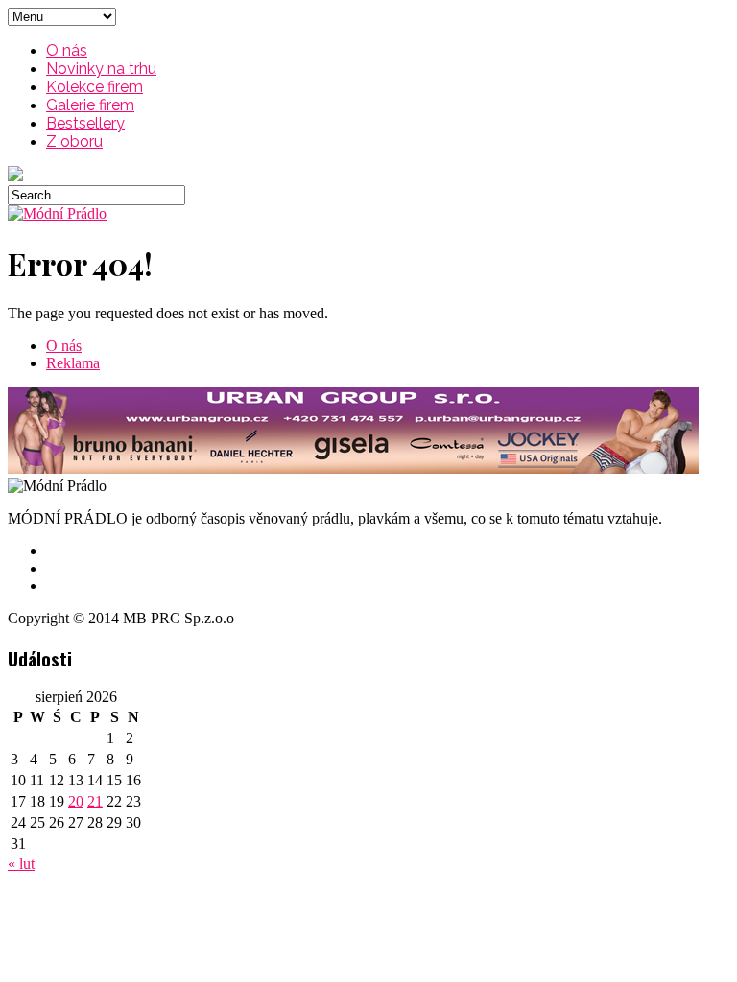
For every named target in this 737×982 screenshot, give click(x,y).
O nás (66, 50)
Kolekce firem (94, 87)
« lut (21, 863)
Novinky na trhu (101, 68)
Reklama (73, 363)
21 (95, 801)
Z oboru (74, 141)
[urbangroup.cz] (353, 468)
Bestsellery (85, 123)
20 (75, 801)
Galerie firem (90, 105)
